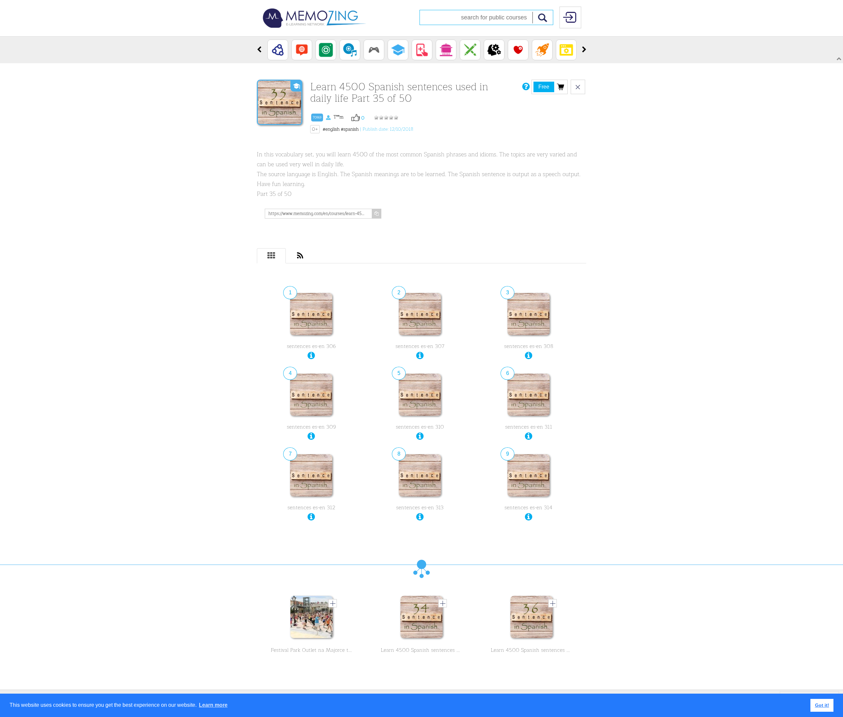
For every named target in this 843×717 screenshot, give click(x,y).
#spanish (350, 129)
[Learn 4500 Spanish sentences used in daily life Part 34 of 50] (421, 618)
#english (331, 129)
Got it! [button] (822, 705)
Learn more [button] (213, 705)
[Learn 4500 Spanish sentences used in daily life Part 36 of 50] (531, 618)
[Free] (560, 86)
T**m (328, 117)
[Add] (333, 603)
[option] (277, 50)
